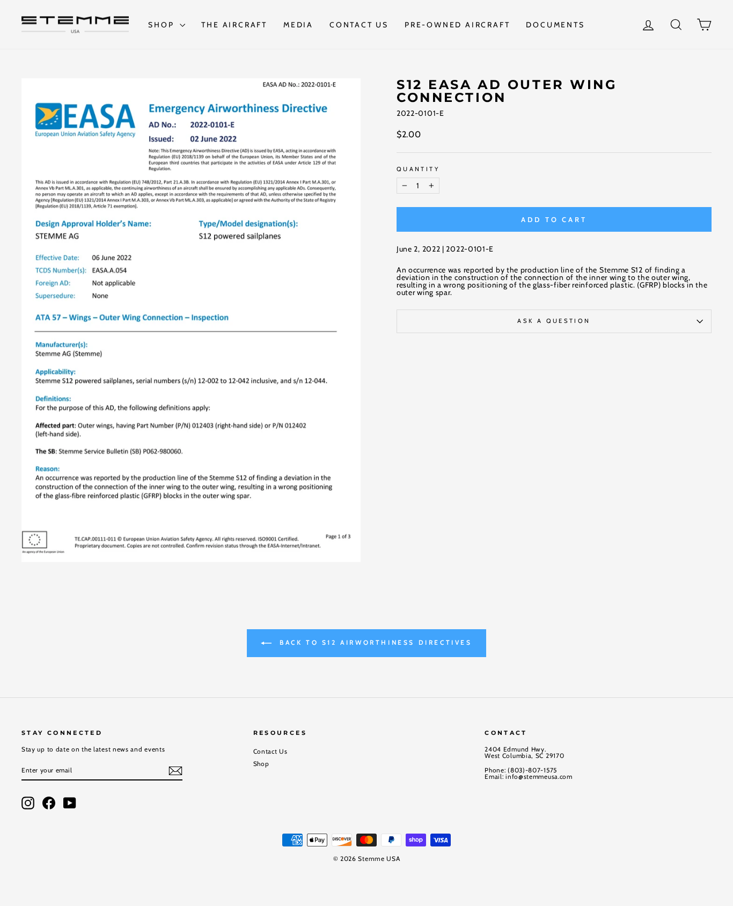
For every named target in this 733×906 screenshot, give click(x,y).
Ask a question (553, 321)
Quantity (418, 169)
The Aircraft (234, 25)
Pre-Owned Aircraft (457, 25)
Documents (555, 25)
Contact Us (359, 25)
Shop (162, 25)
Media (298, 25)
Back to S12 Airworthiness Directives (374, 642)
